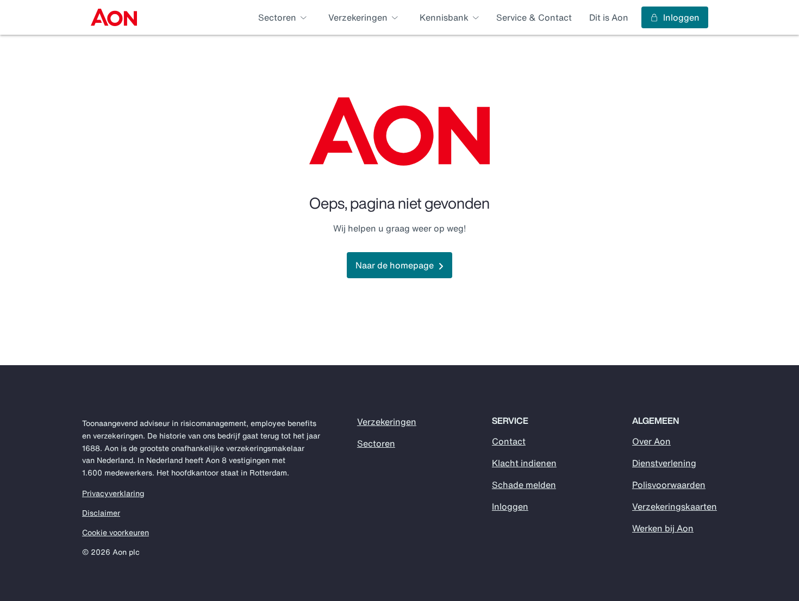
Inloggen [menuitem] (681, 17)
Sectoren (376, 443)
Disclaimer (101, 513)
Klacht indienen (524, 462)
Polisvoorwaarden (669, 484)
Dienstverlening (664, 462)
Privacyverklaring (113, 493)
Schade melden (524, 484)
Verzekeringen (386, 421)
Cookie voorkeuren (115, 532)
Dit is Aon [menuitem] (608, 17)
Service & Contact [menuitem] (534, 17)
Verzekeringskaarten (674, 506)
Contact (509, 441)
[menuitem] (114, 17)
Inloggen (510, 506)
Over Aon (651, 441)
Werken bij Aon (663, 528)
